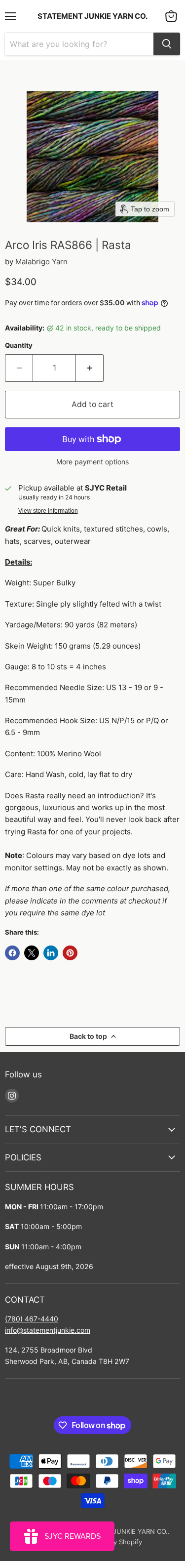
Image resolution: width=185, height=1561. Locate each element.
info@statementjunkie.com (47, 1330)
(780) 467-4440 (31, 1319)
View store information (48, 510)
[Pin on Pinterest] (70, 952)
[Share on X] (31, 952)
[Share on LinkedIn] (50, 952)
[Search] (166, 44)
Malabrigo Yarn (41, 261)
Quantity (19, 345)
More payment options (92, 462)
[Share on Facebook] (12, 952)
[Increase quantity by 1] (90, 368)
